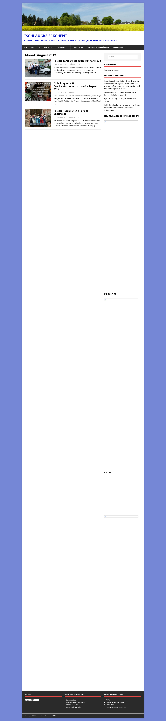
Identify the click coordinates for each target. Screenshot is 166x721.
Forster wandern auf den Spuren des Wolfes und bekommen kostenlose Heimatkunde (122, 107)
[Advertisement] (122, 496)
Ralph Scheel (109, 105)
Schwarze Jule (71, 700)
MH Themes (56, 716)
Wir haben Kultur (72, 705)
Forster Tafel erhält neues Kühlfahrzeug (77, 60)
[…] (98, 73)
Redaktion (72, 64)
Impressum (118, 47)
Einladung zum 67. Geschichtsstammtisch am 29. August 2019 (75, 86)
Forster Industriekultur (74, 707)
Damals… (62, 47)
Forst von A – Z (45, 47)
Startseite (29, 47)
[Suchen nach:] (122, 57)
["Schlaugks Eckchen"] (83, 30)
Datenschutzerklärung (98, 47)
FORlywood (78, 47)
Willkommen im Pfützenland (75, 702)
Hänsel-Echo (110, 705)
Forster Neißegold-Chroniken (116, 707)
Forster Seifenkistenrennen (115, 702)
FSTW (108, 700)
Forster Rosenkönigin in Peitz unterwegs (71, 112)
